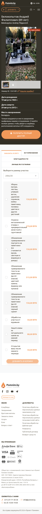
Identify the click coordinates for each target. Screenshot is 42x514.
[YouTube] (12, 391)
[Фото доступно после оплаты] (13, 85)
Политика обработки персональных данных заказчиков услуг (31, 409)
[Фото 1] (6, 85)
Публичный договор (30, 432)
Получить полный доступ (22, 134)
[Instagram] (7, 391)
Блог (3, 422)
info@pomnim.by (29, 500)
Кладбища (5, 407)
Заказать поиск (7, 416)
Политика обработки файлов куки (30, 424)
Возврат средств (29, 435)
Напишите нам (8, 397)
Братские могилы (8, 413)
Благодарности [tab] (21, 159)
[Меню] (39, 9)
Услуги (4, 419)
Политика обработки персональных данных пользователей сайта (31, 417)
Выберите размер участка (15, 170)
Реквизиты (26, 429)
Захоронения (6, 410)
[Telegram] (17, 391)
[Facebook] (2, 391)
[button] (21, 54)
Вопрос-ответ (6, 425)
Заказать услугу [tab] (11, 153)
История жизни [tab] (31, 153)
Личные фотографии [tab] (21, 164)
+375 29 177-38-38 (11, 500)
